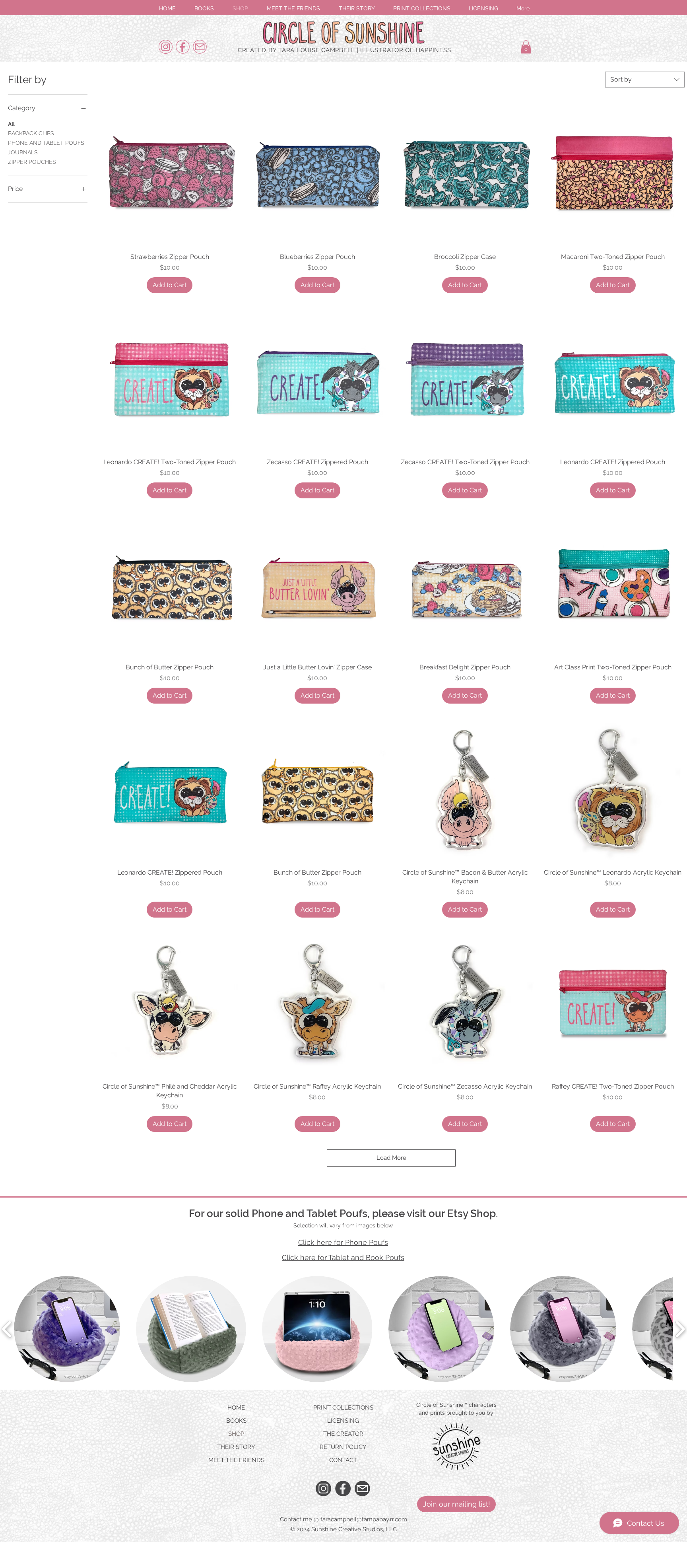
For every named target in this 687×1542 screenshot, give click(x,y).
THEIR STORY (236, 1447)
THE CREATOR (343, 1433)
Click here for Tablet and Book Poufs (343, 1257)
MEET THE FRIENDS (236, 1460)
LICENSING (343, 1420)
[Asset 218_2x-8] (166, 47)
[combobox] (645, 80)
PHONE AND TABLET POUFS (46, 143)
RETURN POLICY (343, 1447)
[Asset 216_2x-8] (200, 47)
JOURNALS (23, 152)
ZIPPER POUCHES (32, 162)
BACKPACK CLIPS (31, 133)
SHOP (236, 1433)
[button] (456, 1504)
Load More (391, 1157)
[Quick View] (169, 174)
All (11, 124)
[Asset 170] (362, 1488)
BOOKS (236, 1420)
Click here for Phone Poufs (343, 1242)
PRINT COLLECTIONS (343, 1407)
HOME (236, 1407)
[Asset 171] (323, 1488)
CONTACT (343, 1460)
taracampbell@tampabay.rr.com (363, 1519)
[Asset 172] (343, 1488)
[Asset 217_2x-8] (183, 47)
